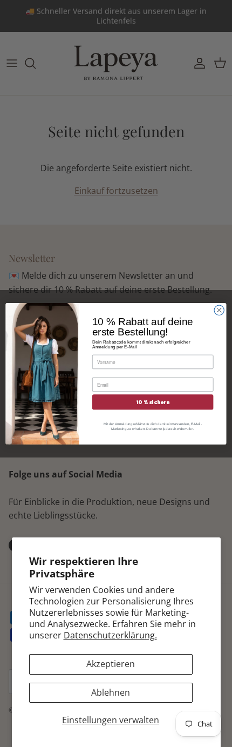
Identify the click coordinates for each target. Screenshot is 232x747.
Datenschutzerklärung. (110, 635)
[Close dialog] (219, 310)
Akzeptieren (110, 664)
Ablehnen (110, 692)
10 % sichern (152, 402)
